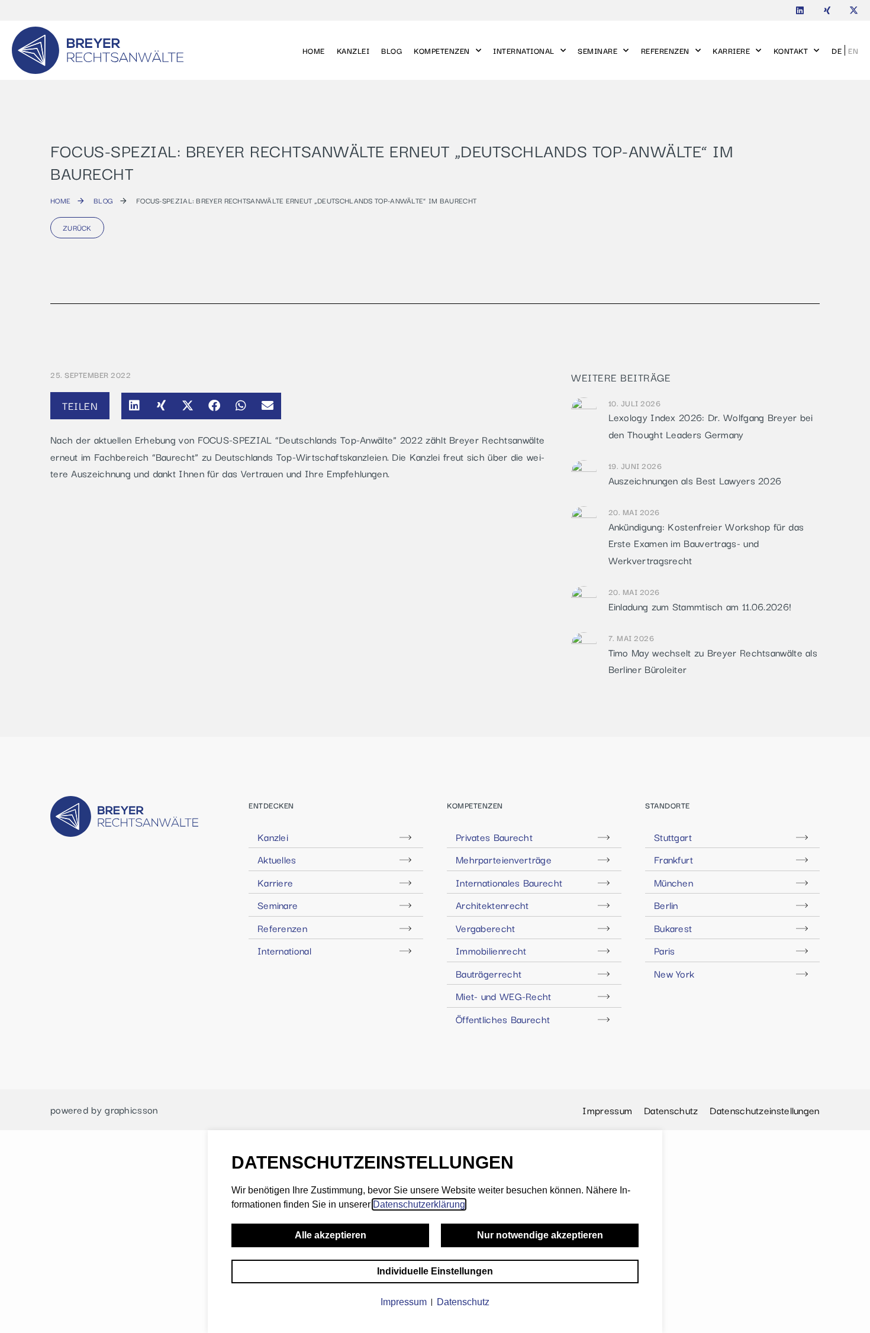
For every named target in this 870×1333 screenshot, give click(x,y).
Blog (391, 50)
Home (313, 50)
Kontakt (791, 50)
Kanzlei (353, 50)
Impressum (607, 1110)
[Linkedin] (799, 10)
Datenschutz (671, 1110)
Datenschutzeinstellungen (764, 1110)
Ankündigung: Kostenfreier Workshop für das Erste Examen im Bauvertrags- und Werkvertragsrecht (706, 543)
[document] (435, 1231)
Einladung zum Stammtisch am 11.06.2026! (700, 606)
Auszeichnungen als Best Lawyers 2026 (695, 480)
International (524, 50)
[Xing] (827, 10)
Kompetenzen (442, 50)
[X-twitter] (853, 10)
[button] (134, 406)
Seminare (597, 50)
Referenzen (665, 50)
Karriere (731, 50)
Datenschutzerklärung (419, 1204)
